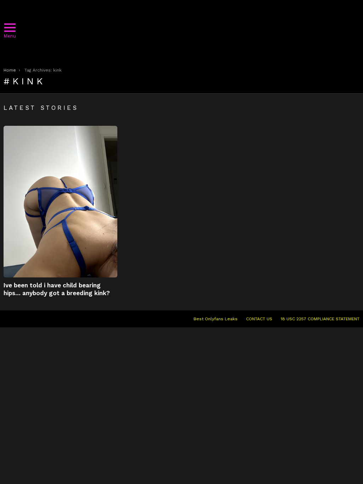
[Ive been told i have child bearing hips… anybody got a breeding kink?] (60, 201)
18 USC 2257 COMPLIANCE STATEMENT (320, 318)
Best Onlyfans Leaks (216, 318)
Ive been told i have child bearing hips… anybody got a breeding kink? (57, 289)
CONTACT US (259, 318)
